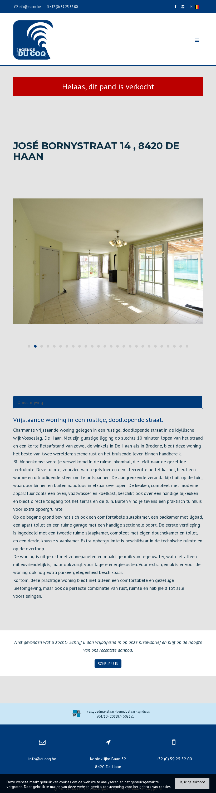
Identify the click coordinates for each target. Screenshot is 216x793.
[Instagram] (183, 6)
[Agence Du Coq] (33, 39)
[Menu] (197, 40)
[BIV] (77, 714)
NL (192, 6)
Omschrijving (30, 402)
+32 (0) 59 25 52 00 (174, 758)
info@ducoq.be (42, 758)
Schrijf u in (108, 663)
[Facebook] (175, 6)
